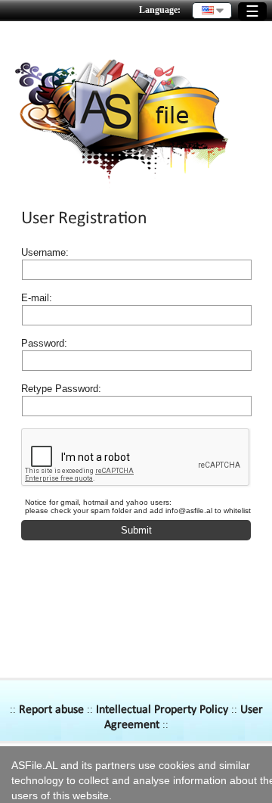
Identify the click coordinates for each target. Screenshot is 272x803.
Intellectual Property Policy (162, 710)
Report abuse (51, 710)
